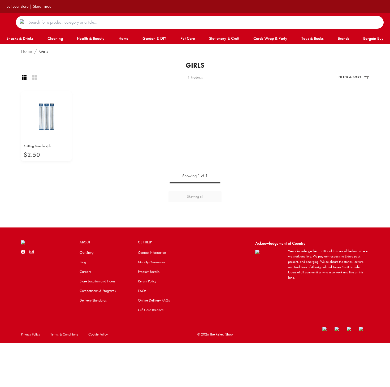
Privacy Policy (30, 334)
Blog (83, 262)
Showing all (195, 196)
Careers (85, 271)
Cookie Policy (98, 334)
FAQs (142, 290)
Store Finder (43, 6)
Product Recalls (148, 271)
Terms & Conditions (64, 334)
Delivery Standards (93, 300)
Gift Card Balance (151, 309)
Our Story (86, 252)
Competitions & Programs (98, 290)
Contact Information (152, 252)
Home (26, 51)
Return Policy (147, 281)
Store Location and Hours (97, 281)
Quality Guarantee (151, 262)
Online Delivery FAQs (154, 300)
